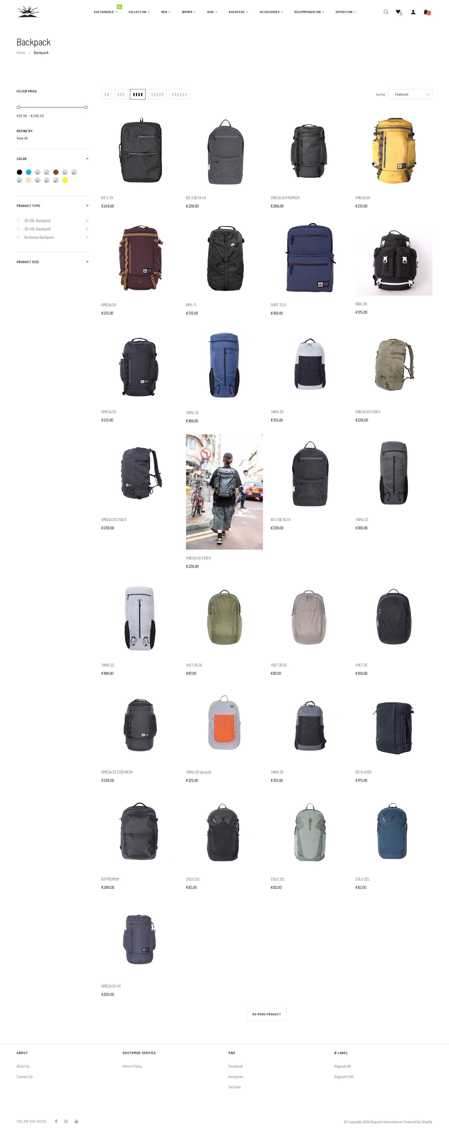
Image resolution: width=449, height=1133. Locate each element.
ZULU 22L (193, 878)
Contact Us (25, 1076)
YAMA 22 (192, 412)
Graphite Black (21, 181)
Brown (57, 173)
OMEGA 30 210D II (367, 411)
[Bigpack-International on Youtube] (76, 1121)
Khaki (30, 181)
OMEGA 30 (362, 197)
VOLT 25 (361, 664)
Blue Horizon (39, 173)
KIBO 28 (361, 303)
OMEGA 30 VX (111, 985)
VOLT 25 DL (194, 664)
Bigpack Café (344, 1076)
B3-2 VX (107, 197)
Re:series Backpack (56, 237)
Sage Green (39, 181)
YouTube (234, 1087)
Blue (30, 173)
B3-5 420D (363, 771)
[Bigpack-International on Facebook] (56, 1121)
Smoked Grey (48, 181)
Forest (75, 173)
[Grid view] (106, 94)
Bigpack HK (342, 1066)
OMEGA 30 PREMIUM (285, 197)
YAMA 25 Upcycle (199, 771)
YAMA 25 (277, 411)
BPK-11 (191, 304)
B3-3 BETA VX (196, 197)
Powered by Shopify (418, 1121)
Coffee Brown (66, 173)
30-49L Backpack (56, 228)
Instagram (235, 1076)
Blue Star (48, 173)
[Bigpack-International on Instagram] (66, 1121)
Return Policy (132, 1066)
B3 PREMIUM (110, 878)
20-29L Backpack (56, 220)
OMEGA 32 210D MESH (117, 771)
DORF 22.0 (278, 304)
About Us (23, 1066)
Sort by (380, 94)
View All (22, 138)
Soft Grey (57, 181)
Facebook (235, 1066)
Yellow (66, 181)
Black (21, 173)
